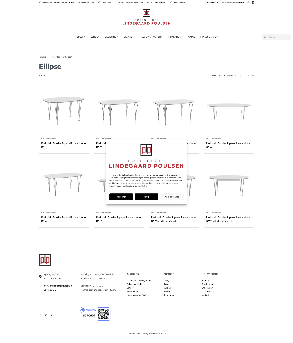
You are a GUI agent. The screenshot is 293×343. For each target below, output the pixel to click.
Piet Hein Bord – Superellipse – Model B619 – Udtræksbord (173, 219)
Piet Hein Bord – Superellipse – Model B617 (118, 219)
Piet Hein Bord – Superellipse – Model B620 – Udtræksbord (228, 219)
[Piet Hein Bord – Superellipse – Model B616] (64, 183)
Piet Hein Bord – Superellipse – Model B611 (63, 145)
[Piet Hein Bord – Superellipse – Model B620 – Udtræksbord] (229, 183)
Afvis (146, 196)
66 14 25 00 (49, 289)
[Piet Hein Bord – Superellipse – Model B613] (174, 109)
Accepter (121, 196)
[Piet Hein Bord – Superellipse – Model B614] (229, 109)
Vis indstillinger (171, 196)
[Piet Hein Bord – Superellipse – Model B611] (64, 109)
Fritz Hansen (48, 138)
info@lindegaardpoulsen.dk (233, 2)
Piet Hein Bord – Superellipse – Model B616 (63, 219)
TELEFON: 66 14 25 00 (209, 2)
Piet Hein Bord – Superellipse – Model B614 (228, 145)
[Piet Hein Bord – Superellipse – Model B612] (119, 109)
